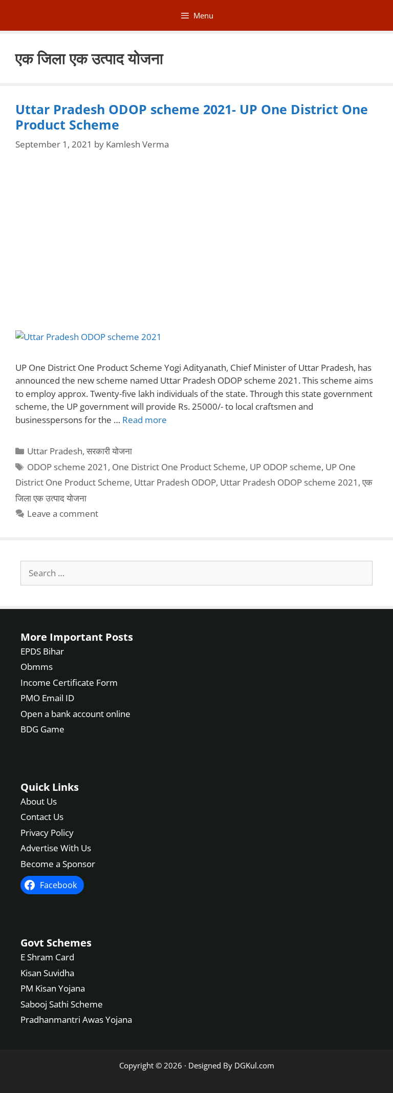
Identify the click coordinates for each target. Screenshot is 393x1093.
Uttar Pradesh (54, 451)
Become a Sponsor (57, 864)
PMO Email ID (47, 698)
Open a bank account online (75, 714)
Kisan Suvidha (47, 973)
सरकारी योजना (109, 451)
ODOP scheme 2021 (67, 467)
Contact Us (41, 817)
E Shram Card (47, 957)
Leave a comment (62, 513)
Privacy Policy (47, 832)
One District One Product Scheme (179, 467)
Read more (144, 420)
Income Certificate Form (69, 682)
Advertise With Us (55, 848)
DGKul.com (254, 1065)
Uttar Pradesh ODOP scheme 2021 (289, 482)
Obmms (36, 666)
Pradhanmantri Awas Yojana (76, 1019)
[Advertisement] (196, 241)
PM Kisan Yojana (52, 988)
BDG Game (42, 729)
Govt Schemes (56, 943)
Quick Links (49, 787)
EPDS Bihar (42, 651)
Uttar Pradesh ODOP (175, 482)
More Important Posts (76, 637)
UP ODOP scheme (285, 467)
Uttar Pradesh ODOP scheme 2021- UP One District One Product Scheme (191, 116)
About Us (38, 801)
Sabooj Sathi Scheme (61, 1004)
